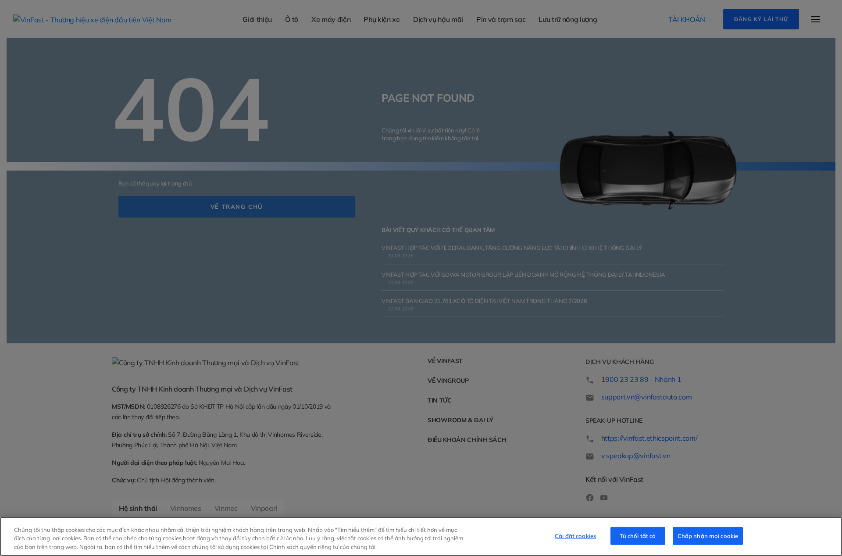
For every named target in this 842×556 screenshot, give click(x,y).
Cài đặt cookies (575, 535)
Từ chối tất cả (638, 535)
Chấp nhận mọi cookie (708, 535)
